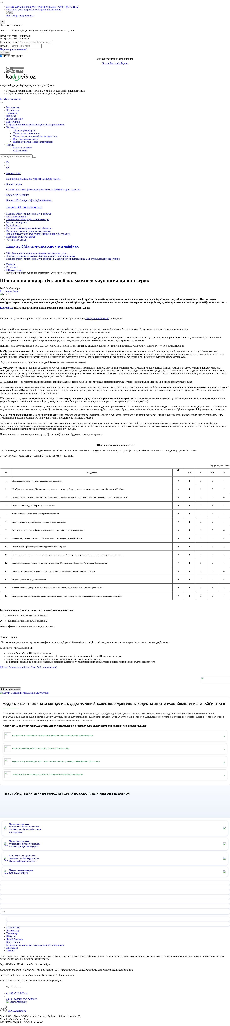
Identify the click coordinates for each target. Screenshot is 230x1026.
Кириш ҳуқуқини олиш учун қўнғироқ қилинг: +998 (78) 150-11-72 (42, 6)
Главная (10, 264)
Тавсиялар (11, 113)
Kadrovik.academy (22, 147)
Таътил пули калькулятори (26, 133)
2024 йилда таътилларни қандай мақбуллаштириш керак (36, 253)
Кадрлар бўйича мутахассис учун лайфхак (28, 213)
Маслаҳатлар (13, 107)
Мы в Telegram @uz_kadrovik (21, 998)
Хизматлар (12, 127)
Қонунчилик (13, 121)
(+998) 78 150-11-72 (16, 993)
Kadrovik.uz (6, 307)
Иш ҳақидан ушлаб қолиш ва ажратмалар (28, 231)
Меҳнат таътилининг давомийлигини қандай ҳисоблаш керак (39, 93)
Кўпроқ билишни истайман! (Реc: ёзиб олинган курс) (28, 667)
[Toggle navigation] (1, 2)
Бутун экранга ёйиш (220, 465)
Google (106, 63)
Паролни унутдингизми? (13, 49)
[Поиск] (34, 157)
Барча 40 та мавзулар (24, 207)
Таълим (10, 144)
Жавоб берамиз (14, 118)
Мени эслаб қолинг (13, 56)
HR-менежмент (14, 270)
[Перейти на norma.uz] (15, 72)
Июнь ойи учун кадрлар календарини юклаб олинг (33, 9)
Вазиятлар (11, 267)
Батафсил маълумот (10, 99)
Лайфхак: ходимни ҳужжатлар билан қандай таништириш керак (40, 256)
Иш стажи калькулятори (25, 139)
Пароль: (4, 45)
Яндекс (124, 63)
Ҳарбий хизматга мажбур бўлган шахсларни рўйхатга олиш (38, 234)
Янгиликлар (12, 110)
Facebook (115, 63)
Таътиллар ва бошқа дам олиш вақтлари (27, 219)
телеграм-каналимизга (97, 318)
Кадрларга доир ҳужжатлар (21, 236)
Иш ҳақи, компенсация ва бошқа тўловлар (28, 228)
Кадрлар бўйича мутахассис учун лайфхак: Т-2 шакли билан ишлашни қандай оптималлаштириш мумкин (63, 258)
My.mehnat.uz (13, 225)
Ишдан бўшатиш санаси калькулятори (33, 142)
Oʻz (8, 168)
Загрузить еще (12, 689)
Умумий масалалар (16, 239)
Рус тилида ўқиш (9, 291)
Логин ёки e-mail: (9, 42)
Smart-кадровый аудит (24, 130)
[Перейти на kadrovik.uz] (21, 80)
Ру (7, 162)
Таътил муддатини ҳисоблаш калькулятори (35, 136)
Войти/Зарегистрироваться (20, 15)
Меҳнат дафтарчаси (16, 222)
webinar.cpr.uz (20, 150)
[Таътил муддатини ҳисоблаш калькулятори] (24, 692)
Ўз (7, 165)
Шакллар (11, 116)
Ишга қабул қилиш (16, 216)
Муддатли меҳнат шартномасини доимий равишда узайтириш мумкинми (45, 90)
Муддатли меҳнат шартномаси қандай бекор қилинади (35, 124)
